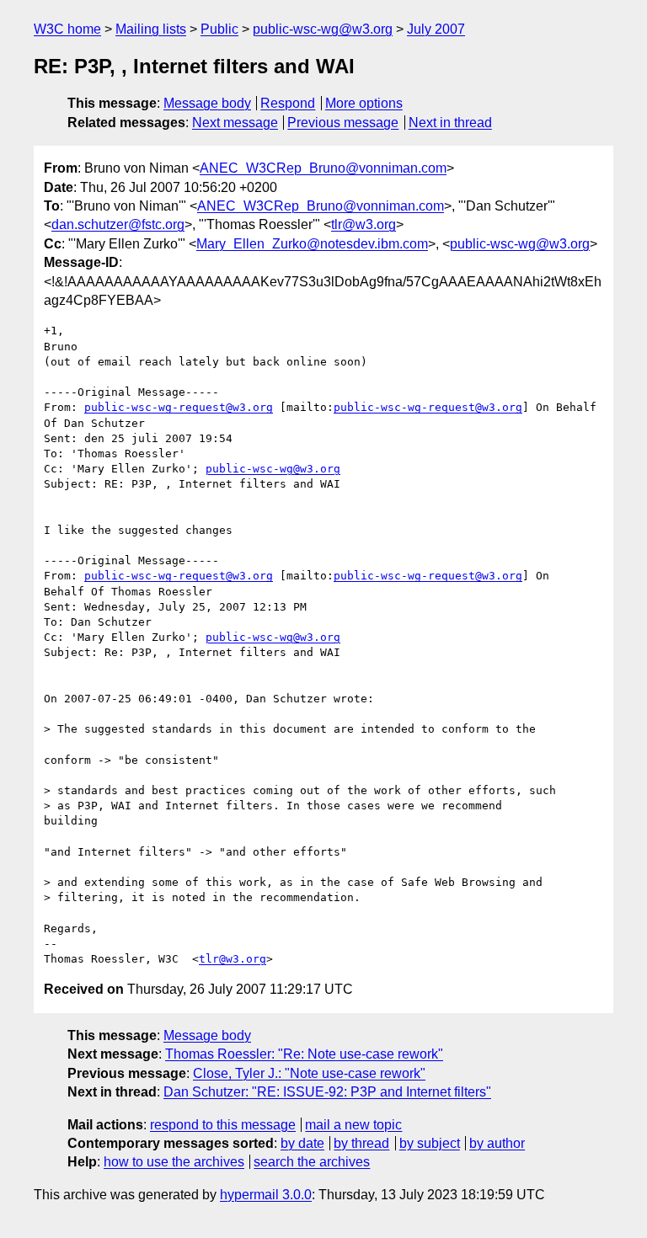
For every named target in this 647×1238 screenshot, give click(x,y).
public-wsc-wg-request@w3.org (178, 407)
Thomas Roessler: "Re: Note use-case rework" (304, 1054)
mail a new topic (353, 1125)
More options (364, 103)
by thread (361, 1143)
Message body (207, 103)
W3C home (67, 29)
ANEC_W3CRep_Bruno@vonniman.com (323, 168)
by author (497, 1143)
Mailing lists (150, 29)
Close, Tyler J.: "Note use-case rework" (309, 1073)
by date (302, 1143)
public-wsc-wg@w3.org (323, 29)
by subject (429, 1143)
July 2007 (436, 29)
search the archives (312, 1162)
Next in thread (450, 122)
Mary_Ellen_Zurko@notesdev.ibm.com (312, 244)
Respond (287, 103)
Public (219, 29)
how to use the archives (174, 1162)
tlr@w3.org (363, 224)
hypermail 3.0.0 (266, 1194)
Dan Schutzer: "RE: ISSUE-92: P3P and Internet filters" (327, 1092)
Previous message (342, 122)
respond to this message (223, 1125)
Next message (235, 122)
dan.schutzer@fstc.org (117, 224)
